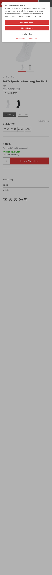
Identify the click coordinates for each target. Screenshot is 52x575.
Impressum (32, 38)
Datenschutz (20, 38)
